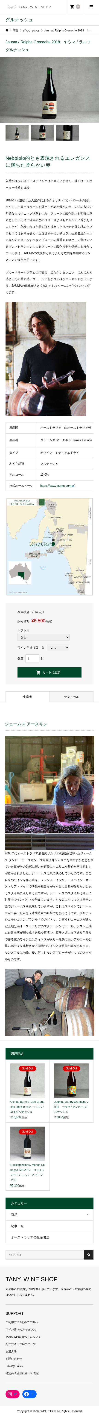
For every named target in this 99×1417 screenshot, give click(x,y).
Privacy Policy (14, 1366)
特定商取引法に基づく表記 (22, 1373)
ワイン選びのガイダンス (21, 1329)
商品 (14, 1215)
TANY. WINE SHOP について (23, 1336)
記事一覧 (17, 1226)
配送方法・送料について (21, 1344)
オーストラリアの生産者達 (30, 1237)
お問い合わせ (14, 1358)
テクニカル (71, 697)
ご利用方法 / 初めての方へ (22, 1322)
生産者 (27, 697)
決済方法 (11, 1351)
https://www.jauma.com (55, 485)
